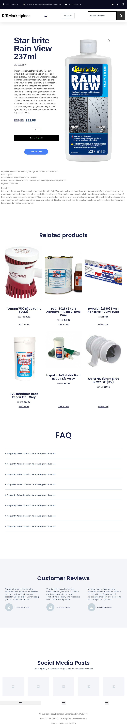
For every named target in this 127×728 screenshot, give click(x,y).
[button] (46, 16)
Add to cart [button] (24, 324)
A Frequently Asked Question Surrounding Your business (30, 453)
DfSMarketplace (16, 15)
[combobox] (102, 15)
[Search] (121, 15)
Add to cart (36, 151)
